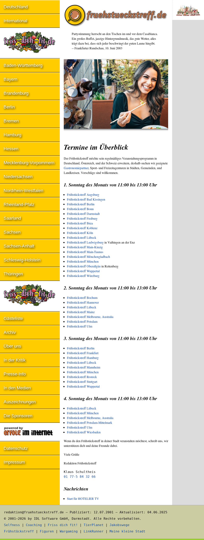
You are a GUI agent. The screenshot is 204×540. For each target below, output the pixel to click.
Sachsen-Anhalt (19, 246)
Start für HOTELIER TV (83, 498)
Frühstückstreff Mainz (81, 312)
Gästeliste (13, 318)
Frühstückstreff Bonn (80, 209)
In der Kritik (15, 360)
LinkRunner (94, 531)
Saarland (12, 218)
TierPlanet (94, 525)
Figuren (47, 531)
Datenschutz (16, 448)
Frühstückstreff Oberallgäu (84, 266)
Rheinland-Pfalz (19, 204)
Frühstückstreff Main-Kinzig (85, 247)
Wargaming (69, 531)
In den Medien (17, 387)
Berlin (9, 106)
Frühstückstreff (19, 531)
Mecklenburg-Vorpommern (29, 162)
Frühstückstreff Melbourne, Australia (90, 317)
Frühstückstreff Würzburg (83, 276)
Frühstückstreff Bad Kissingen (86, 199)
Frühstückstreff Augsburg (83, 194)
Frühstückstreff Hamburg (83, 358)
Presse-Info (15, 373)
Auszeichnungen (20, 401)
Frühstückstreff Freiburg (82, 218)
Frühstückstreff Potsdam (82, 321)
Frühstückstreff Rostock (82, 377)
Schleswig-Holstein (22, 259)
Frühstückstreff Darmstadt (83, 214)
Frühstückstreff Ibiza (80, 223)
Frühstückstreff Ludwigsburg (85, 242)
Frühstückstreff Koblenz (82, 228)
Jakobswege (119, 525)
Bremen (11, 120)
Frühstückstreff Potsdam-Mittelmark (89, 422)
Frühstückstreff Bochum (82, 297)
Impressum (14, 462)
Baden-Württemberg (23, 65)
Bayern (10, 79)
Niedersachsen (18, 176)
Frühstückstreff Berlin (80, 204)
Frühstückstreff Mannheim (83, 367)
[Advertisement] (188, 88)
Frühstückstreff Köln (80, 233)
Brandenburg (16, 93)
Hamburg (12, 134)
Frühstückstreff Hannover (83, 302)
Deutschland (16, 6)
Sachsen (12, 232)
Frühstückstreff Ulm (79, 326)
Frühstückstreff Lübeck (81, 237)
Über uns (12, 346)
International (15, 20)
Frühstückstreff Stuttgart (82, 381)
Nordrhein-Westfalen (23, 190)
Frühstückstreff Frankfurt (82, 353)
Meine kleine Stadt (127, 531)
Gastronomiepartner (76, 168)
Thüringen (13, 273)
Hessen (11, 148)
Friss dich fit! (63, 525)
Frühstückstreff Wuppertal (83, 271)
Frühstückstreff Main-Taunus (85, 252)
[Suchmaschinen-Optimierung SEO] (30, 432)
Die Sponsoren (18, 415)
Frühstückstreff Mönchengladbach (88, 256)
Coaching (34, 525)
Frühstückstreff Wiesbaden (84, 432)
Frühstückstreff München (83, 261)
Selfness (12, 525)
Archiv (10, 332)
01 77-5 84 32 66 (80, 477)
